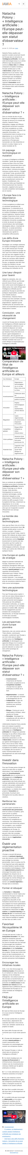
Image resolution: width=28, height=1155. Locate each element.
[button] (19, 4)
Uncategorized (9, 1127)
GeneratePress (14, 1152)
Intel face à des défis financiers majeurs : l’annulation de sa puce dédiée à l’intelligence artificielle (13, 1141)
